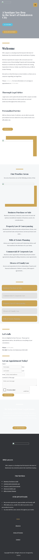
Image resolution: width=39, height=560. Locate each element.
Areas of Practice (18, 532)
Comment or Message (8, 377)
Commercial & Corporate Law (19, 251)
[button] (7, 24)
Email (3, 374)
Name (4, 364)
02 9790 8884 (14, 83)
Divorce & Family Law (19, 263)
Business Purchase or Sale (19, 212)
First (23, 367)
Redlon (18, 555)
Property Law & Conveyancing (19, 226)
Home (18, 519)
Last (23, 371)
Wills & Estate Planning (19, 240)
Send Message (8, 395)
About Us (18, 526)
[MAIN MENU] (35, 5)
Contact (18, 539)
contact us (9, 81)
